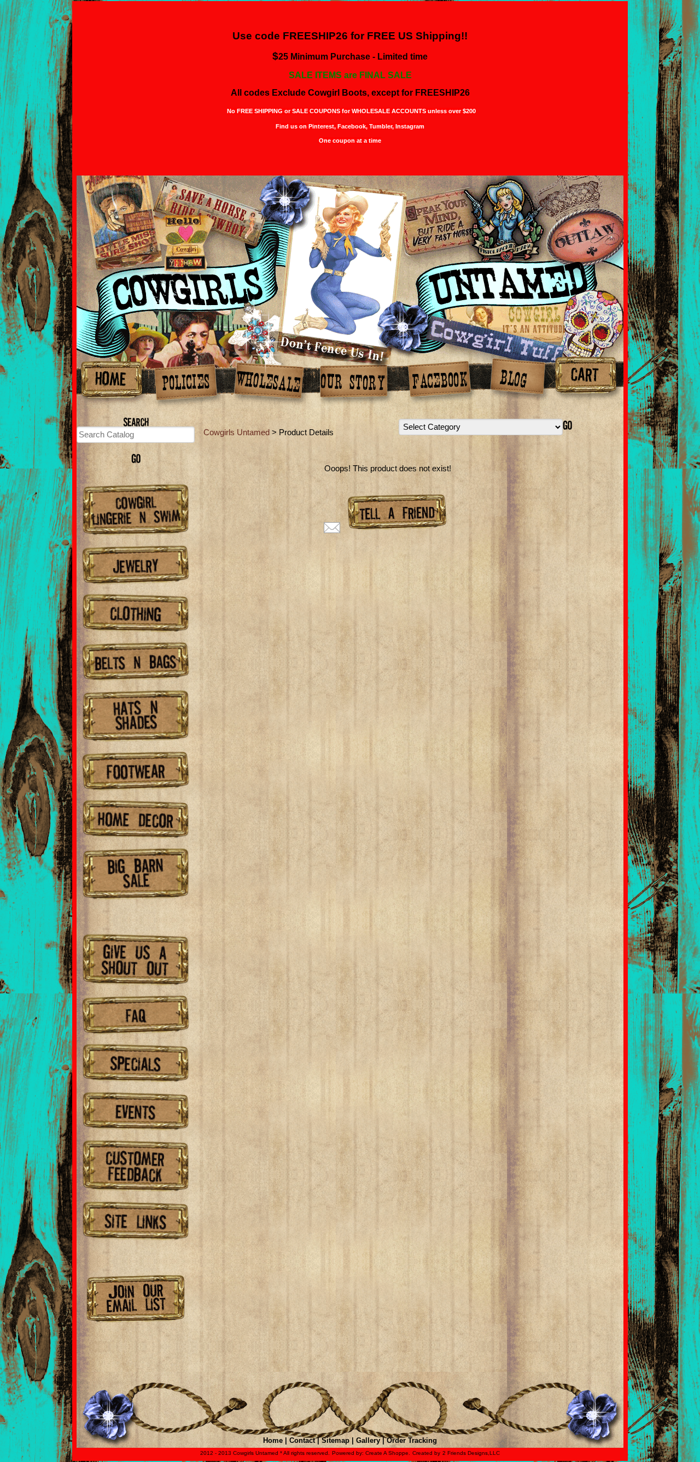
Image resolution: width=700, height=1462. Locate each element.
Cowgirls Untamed (236, 432)
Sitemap (335, 1440)
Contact (302, 1440)
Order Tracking (412, 1440)
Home (273, 1440)
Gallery (368, 1440)
